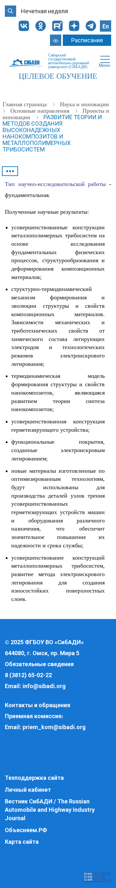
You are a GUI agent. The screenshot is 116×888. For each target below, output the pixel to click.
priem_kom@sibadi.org (54, 727)
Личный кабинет (28, 789)
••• (10, 171)
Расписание (87, 40)
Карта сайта (22, 841)
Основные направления (40, 111)
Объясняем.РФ (26, 830)
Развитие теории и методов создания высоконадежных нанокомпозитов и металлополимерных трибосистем (52, 133)
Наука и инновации (84, 104)
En (105, 26)
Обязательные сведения (39, 664)
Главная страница (25, 104)
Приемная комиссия (33, 716)
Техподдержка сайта (34, 777)
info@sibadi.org (44, 686)
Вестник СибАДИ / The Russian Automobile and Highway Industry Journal (50, 809)
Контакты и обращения (37, 705)
